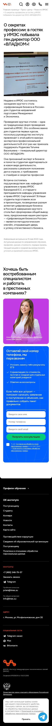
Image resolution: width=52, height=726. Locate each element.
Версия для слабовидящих (34, 4)
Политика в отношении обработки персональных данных (20, 552)
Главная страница (11, 9)
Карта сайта (9, 530)
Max (9, 641)
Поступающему (11, 506)
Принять (26, 719)
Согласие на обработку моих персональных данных (25, 445)
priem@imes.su (10, 590)
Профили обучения (14, 488)
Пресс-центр (26, 9)
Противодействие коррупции (18, 537)
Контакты (8, 525)
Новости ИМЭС (41, 9)
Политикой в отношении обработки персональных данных (25, 449)
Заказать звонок (11, 577)
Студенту (8, 511)
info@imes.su (9, 599)
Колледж (7, 515)
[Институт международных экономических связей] (7, 4)
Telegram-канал (14, 636)
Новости (7, 520)
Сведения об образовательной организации (25, 541)
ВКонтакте (12, 645)
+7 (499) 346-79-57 (12, 572)
